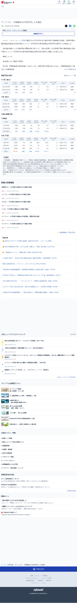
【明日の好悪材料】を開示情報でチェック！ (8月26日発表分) (24, 348)
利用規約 (45, 575)
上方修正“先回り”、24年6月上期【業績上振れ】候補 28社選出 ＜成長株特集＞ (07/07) (30, 258)
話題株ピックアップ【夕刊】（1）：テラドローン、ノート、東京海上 (27, 370)
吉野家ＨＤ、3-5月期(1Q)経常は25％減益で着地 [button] (17, 187)
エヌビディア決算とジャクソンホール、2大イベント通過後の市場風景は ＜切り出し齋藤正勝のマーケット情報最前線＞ (39, 356)
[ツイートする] (66, 26)
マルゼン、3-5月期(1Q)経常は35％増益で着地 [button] (16, 202)
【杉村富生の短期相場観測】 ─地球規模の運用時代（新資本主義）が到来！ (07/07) (29, 269)
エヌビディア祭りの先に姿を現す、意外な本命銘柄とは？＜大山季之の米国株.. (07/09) (30, 286)
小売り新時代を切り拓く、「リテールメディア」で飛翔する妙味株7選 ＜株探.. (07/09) (30, 281)
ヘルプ (44, 583)
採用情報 (40, 580)
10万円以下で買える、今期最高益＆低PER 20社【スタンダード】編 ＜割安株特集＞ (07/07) (31, 275)
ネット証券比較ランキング (25, 480)
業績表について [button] (69, 75)
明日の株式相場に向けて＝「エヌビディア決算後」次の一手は (24, 340)
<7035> (23, 40)
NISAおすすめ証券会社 (26, 486)
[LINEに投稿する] (74, 26)
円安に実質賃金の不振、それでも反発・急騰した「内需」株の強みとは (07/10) (29, 246)
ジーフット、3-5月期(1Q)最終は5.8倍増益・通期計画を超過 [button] (20, 216)
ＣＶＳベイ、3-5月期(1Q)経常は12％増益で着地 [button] (17, 223)
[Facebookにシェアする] (70, 26)
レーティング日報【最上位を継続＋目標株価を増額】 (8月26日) (25, 362)
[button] (38, 191)
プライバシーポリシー (32, 578)
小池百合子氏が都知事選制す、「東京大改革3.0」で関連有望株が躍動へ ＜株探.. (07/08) (30, 292)
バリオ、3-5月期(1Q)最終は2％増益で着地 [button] (15, 209)
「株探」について (34, 575)
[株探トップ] (6, 2)
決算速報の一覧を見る (66, 232)
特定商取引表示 (30, 580)
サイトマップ (35, 583)
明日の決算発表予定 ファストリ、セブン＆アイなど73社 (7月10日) (24, 264)
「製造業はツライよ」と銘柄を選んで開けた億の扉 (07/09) (23, 252)
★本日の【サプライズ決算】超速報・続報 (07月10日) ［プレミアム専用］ (28, 241)
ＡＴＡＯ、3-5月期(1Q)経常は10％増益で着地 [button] (16, 194)
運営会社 (48, 580)
